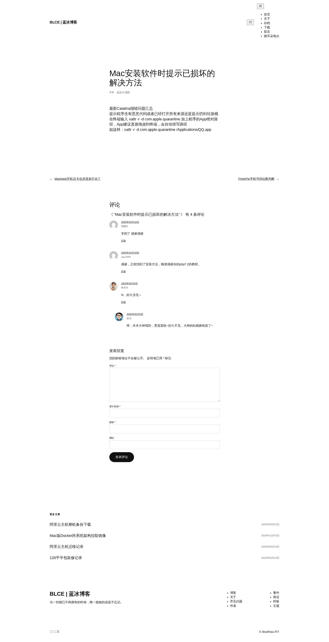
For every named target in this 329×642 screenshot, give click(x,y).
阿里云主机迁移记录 (66, 547)
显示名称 (114, 406)
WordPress (268, 631)
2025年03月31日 (270, 524)
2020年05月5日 (129, 283)
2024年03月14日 (270, 546)
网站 (111, 438)
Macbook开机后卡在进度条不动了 (77, 179)
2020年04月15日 (130, 222)
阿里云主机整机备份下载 (70, 524)
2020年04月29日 (130, 252)
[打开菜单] (250, 22)
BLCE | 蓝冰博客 (63, 22)
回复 (123, 240)
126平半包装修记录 (66, 558)
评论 (112, 365)
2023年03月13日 (270, 557)
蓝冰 (119, 92)
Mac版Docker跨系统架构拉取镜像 (78, 536)
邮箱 (112, 422)
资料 (127, 92)
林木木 (124, 287)
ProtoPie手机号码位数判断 (256, 179)
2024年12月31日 (270, 535)
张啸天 (124, 226)
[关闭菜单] (260, 6)
